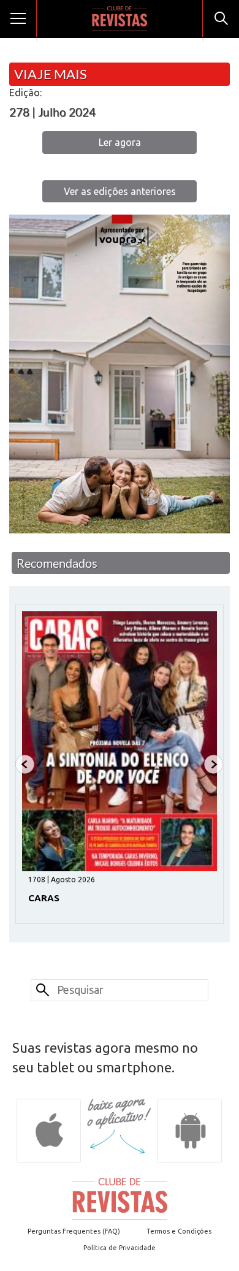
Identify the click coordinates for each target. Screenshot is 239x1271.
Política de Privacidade (119, 1247)
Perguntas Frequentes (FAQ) (74, 1231)
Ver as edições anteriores (120, 191)
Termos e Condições (178, 1231)
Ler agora (120, 142)
